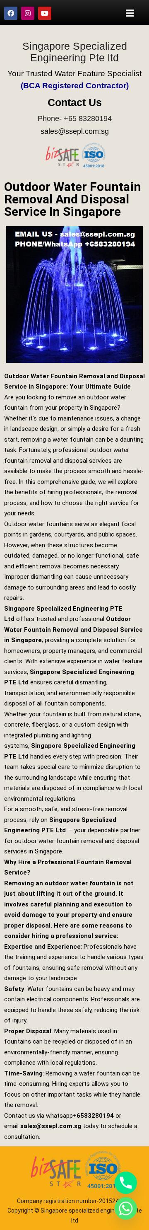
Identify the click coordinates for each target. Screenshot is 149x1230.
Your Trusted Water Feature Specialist (74, 73)
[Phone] (126, 1183)
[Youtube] (44, 13)
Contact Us (75, 102)
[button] (130, 13)
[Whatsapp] (126, 1208)
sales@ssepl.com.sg (75, 131)
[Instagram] (27, 13)
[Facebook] (10, 13)
